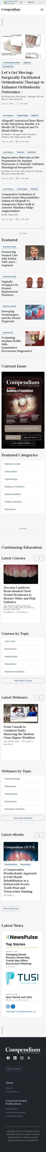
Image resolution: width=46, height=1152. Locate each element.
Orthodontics (8, 66)
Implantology (22, 115)
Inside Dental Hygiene (14, 1116)
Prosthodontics (11, 864)
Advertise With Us (12, 1092)
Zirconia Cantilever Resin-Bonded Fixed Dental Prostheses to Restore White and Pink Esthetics (20, 595)
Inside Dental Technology (15, 1112)
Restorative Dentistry (15, 671)
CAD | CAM (10, 641)
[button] (36, 558)
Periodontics (10, 664)
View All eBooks (10, 908)
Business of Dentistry (15, 486)
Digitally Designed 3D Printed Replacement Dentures (10, 288)
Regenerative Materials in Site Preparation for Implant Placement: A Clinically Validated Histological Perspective (23, 162)
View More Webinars (23, 818)
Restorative (10, 509)
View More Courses (23, 680)
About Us (9, 1088)
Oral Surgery (22, 189)
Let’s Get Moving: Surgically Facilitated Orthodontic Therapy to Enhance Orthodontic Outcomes (23, 82)
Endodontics (11, 649)
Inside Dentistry (12, 1109)
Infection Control (12, 464)
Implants (27, 63)
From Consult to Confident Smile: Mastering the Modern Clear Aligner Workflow (19, 732)
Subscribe (11, 437)
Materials (31, 152)
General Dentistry (13, 494)
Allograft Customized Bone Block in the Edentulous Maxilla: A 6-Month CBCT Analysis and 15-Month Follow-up (23, 125)
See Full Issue (30, 437)
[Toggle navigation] (42, 9)
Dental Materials (12, 779)
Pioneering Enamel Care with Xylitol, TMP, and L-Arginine (10, 258)
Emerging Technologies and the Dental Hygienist (11, 316)
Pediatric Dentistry (13, 502)
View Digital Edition (21, 443)
